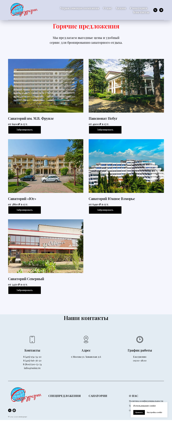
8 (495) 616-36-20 (32, 360)
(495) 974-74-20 (33, 356)
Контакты (141, 12)
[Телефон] (155, 10)
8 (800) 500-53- (31, 364)
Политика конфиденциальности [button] (146, 401)
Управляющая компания (79, 8)
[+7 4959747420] (9, 410)
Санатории (138, 8)
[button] (105, 130)
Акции (121, 8)
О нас (107, 8)
